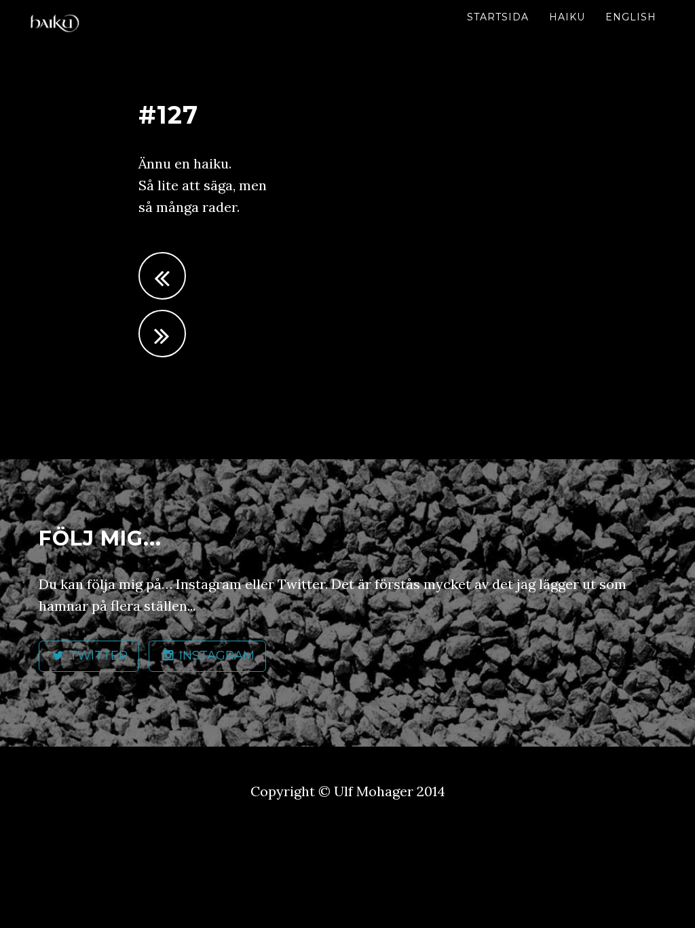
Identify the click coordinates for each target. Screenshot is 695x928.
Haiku (567, 17)
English (630, 17)
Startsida (498, 17)
